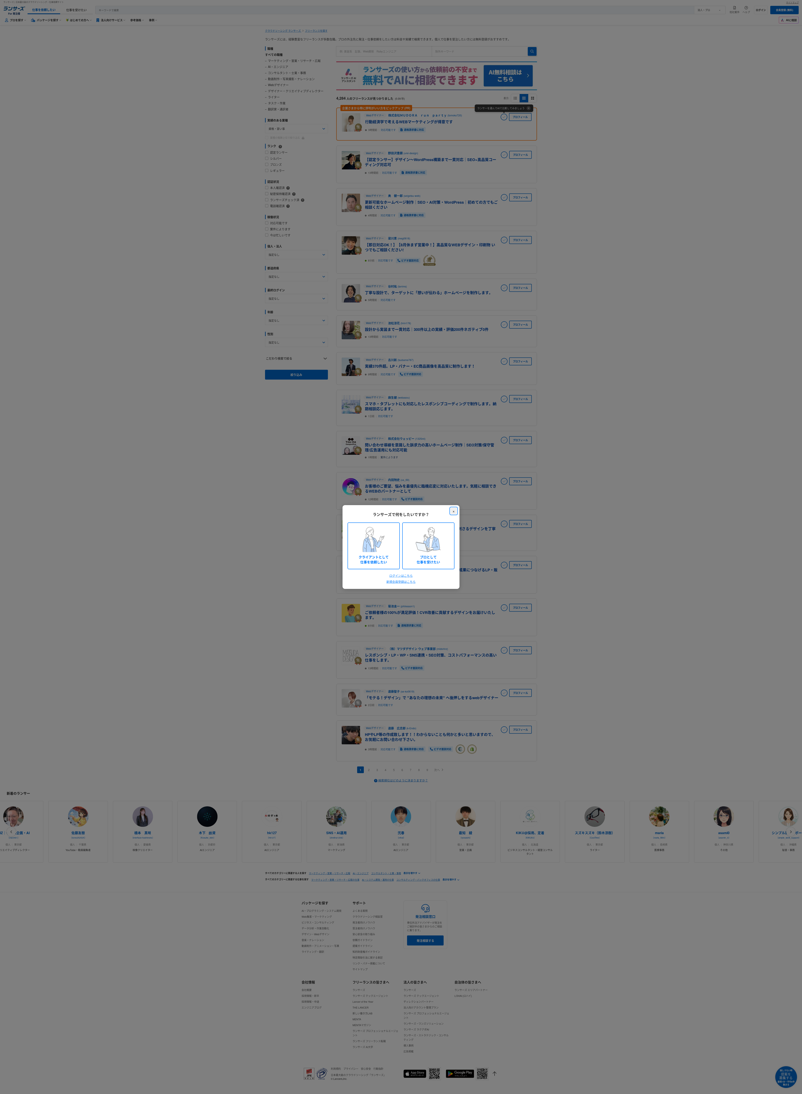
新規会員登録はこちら (401, 581)
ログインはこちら (401, 575)
